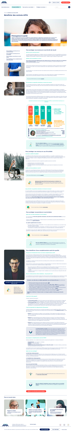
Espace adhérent (65, 2)
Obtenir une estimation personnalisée (36, 391)
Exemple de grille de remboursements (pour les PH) (14, 283)
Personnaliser (64, 429)
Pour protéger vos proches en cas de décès (13, 57)
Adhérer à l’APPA (56, 2)
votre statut (45, 207)
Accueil (5, 12)
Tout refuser (55, 429)
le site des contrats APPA (18, 292)
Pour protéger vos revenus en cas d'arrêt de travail (13, 51)
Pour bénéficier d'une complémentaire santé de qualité (14, 59)
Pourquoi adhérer (15, 7)
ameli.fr (42, 78)
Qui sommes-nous (5, 7)
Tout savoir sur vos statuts (28, 7)
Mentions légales (33, 424)
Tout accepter (44, 429)
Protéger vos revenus (41, 7)
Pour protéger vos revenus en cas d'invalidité (13, 54)
